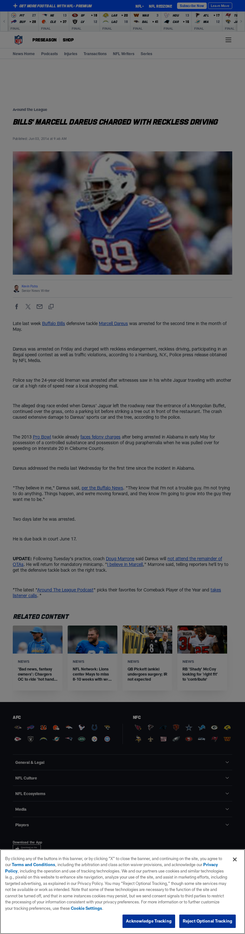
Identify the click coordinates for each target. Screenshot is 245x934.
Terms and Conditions (33, 864)
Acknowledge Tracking (149, 920)
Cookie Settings (86, 908)
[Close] (235, 859)
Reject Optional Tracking (207, 920)
